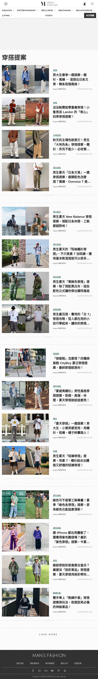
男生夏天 (57, 212)
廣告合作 (64, 663)
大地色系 (57, 135)
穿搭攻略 (57, 309)
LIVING (6, 16)
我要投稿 (77, 663)
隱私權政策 (34, 663)
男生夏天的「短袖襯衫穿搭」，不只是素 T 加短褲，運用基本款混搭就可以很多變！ (72, 254)
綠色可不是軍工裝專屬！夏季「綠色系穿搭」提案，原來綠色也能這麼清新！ (71, 504)
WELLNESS (47, 11)
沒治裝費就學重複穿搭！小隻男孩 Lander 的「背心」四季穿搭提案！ (71, 112)
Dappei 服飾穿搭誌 (59, 89)
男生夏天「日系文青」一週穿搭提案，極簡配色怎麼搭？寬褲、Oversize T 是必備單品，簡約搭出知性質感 (72, 177)
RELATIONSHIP (84, 11)
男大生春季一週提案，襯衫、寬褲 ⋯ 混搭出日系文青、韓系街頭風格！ (70, 79)
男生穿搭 (57, 168)
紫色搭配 (57, 528)
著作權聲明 (49, 663)
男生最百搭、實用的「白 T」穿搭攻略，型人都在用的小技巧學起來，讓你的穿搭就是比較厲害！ (72, 319)
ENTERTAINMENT (26, 11)
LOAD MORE (48, 635)
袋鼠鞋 (56, 354)
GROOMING (64, 11)
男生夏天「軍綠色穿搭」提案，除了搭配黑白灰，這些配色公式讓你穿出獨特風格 (71, 286)
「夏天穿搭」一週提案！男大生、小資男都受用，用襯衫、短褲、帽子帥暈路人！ (71, 428)
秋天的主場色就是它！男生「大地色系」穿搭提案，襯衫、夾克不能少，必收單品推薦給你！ (71, 144)
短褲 (55, 451)
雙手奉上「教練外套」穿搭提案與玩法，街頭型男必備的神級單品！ (71, 602)
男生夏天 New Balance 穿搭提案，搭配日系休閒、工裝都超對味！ (72, 221)
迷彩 (55, 560)
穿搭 (55, 70)
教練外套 (57, 593)
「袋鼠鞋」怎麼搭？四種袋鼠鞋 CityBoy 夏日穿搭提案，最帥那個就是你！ (71, 363)
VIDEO (48, 16)
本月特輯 (90, 16)
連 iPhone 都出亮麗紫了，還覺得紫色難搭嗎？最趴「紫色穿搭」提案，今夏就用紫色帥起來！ (71, 537)
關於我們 (20, 663)
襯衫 (55, 419)
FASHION (7, 11)
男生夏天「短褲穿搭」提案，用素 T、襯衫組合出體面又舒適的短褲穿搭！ (71, 460)
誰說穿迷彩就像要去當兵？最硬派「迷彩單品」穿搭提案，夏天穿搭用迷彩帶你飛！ (71, 570)
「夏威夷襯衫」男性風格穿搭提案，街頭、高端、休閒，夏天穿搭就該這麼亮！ (71, 395)
